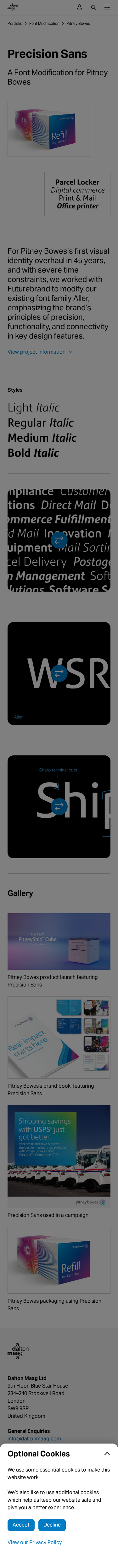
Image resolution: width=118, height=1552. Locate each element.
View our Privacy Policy (35, 1542)
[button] (59, 1454)
